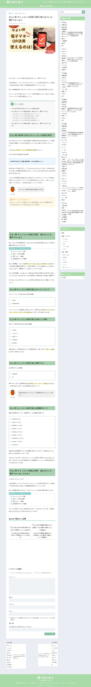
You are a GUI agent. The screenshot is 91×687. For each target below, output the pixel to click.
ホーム (45, 2)
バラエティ (65, 241)
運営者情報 (19, 683)
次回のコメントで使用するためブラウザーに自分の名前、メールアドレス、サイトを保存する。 (33, 618)
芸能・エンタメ (66, 236)
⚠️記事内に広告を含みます (45, 6)
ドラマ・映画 (66, 246)
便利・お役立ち (66, 254)
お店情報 (65, 262)
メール (11, 604)
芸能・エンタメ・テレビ (55, 2)
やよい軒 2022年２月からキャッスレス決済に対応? (25, 108)
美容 (63, 233)
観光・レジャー (66, 267)
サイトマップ (81, 2)
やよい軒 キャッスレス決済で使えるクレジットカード (27, 113)
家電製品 (65, 257)
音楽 (64, 244)
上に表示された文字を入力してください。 (21, 627)
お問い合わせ (72, 683)
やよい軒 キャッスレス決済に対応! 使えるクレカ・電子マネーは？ (30, 111)
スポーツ (65, 249)
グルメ (64, 259)
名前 (11, 597)
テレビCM (65, 239)
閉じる (21, 104)
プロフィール (27, 683)
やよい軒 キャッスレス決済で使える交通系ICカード (26, 120)
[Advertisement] (32, 64)
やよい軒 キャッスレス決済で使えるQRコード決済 (26, 116)
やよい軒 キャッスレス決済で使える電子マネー (25, 118)
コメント (12, 577)
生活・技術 (65, 252)
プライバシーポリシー (62, 683)
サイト (11, 611)
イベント (65, 264)
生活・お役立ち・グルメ (69, 2)
